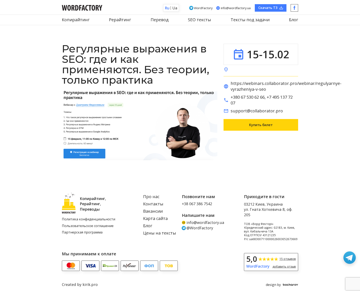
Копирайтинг (76, 19)
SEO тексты (199, 19)
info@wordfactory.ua (205, 222)
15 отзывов (287, 259)
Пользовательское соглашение (88, 226)
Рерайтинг (120, 19)
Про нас (151, 196)
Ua (174, 8)
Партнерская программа (82, 232)
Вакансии (153, 211)
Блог (293, 19)
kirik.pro (90, 284)
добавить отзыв (284, 266)
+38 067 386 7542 (197, 204)
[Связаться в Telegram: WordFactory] (349, 257)
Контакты (153, 204)
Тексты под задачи (250, 19)
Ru (167, 8)
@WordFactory (199, 228)
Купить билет (261, 125)
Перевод (160, 19)
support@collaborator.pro (257, 111)
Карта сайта (155, 218)
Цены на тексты (159, 233)
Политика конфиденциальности (88, 219)
